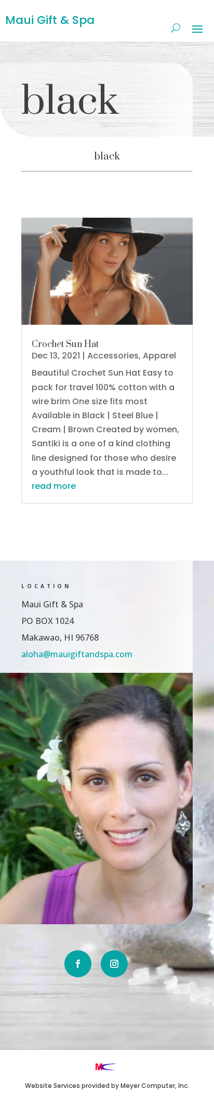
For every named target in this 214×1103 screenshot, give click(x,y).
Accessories (113, 356)
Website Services (52, 1085)
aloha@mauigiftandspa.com (76, 654)
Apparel (159, 356)
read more (54, 486)
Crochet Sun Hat (65, 344)
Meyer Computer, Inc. (155, 1085)
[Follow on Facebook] (77, 963)
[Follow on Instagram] (114, 963)
